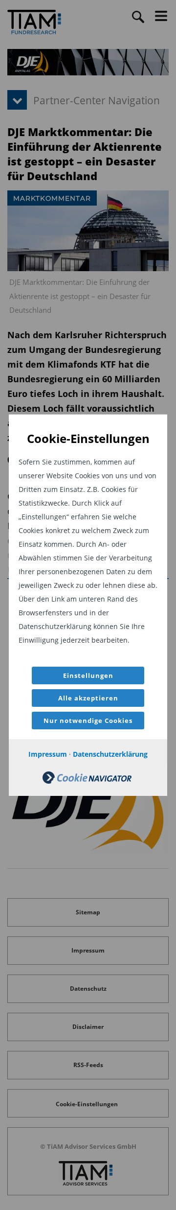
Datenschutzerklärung (110, 754)
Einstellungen (88, 675)
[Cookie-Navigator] (87, 781)
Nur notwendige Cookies (88, 720)
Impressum (47, 754)
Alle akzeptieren (88, 698)
